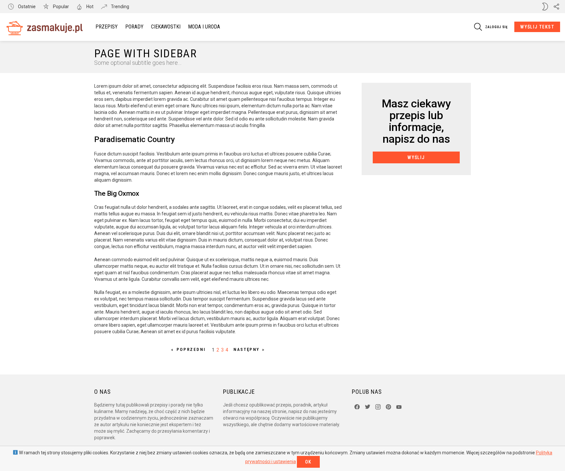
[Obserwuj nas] (556, 6)
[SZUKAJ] (478, 26)
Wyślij (416, 157)
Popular (60, 6)
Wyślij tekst (537, 26)
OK (308, 461)
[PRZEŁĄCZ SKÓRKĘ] (545, 6)
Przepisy (106, 27)
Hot (89, 6)
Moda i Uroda (204, 27)
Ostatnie (26, 6)
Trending (119, 6)
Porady (134, 27)
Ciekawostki (165, 27)
